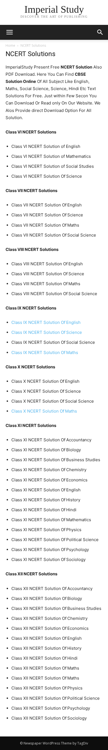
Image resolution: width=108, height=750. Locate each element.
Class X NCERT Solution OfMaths (44, 411)
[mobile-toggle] (9, 32)
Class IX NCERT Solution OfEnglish (46, 322)
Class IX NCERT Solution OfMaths (44, 352)
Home (10, 45)
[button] (100, 32)
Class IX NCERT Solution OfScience (46, 332)
